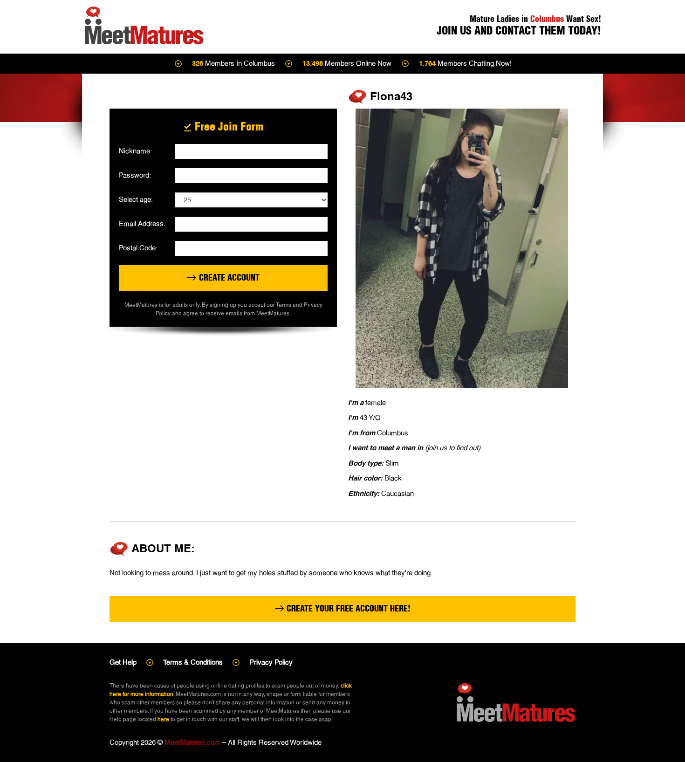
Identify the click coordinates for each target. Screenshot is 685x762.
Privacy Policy (271, 662)
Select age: (136, 199)
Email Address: (142, 223)
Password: (135, 175)
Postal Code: (138, 248)
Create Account (228, 277)
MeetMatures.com (192, 742)
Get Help (123, 662)
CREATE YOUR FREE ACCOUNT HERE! (347, 608)
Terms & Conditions (193, 662)
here (163, 719)
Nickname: (135, 151)
